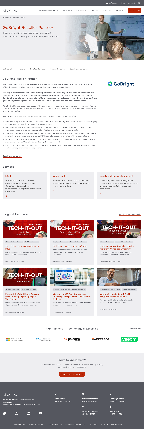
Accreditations (117, 424)
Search (139, 3)
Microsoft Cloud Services (14, 242)
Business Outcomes (47, 10)
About (118, 10)
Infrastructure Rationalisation (110, 290)
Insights (106, 10)
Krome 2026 (19, 424)
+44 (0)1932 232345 (63, 401)
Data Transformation (129, 290)
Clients (94, 10)
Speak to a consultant (79, 69)
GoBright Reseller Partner (14, 69)
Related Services (37, 69)
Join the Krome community (130, 214)
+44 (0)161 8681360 (90, 401)
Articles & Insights (57, 69)
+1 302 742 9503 (117, 414)
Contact (133, 10)
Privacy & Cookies (36, 424)
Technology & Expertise (10, 17)
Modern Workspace (106, 242)
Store (123, 3)
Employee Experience (60, 242)
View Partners (135, 328)
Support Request (110, 3)
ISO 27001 (93, 424)
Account (131, 3)
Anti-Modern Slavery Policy (75, 424)
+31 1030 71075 (88, 414)
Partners (80, 10)
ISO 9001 (104, 424)
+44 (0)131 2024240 (118, 401)
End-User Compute (31, 242)
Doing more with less (79, 290)
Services (66, 10)
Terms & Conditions (54, 424)
